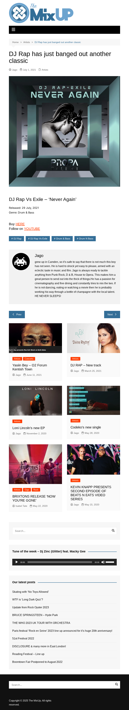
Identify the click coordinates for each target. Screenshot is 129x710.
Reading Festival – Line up (28, 654)
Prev (19, 314)
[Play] (16, 562)
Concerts (29, 359)
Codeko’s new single (86, 427)
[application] (64, 562)
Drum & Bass (63, 238)
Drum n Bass (86, 238)
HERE (20, 224)
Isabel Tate (21, 506)
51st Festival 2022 (23, 638)
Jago (14, 69)
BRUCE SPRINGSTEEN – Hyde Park (35, 615)
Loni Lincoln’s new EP (28, 428)
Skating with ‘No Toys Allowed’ (30, 591)
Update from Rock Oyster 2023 (30, 607)
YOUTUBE (32, 229)
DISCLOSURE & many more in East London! (39, 646)
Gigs (27, 490)
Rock (35, 490)
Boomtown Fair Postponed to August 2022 (37, 661)
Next (110, 314)
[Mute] (103, 562)
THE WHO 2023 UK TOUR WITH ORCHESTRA (41, 623)
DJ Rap (18, 238)
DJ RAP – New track (86, 365)
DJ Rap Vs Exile (38, 238)
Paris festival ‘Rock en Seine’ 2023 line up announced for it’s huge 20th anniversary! (62, 630)
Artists (45, 69)
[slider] (110, 562)
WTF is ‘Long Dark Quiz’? (27, 599)
